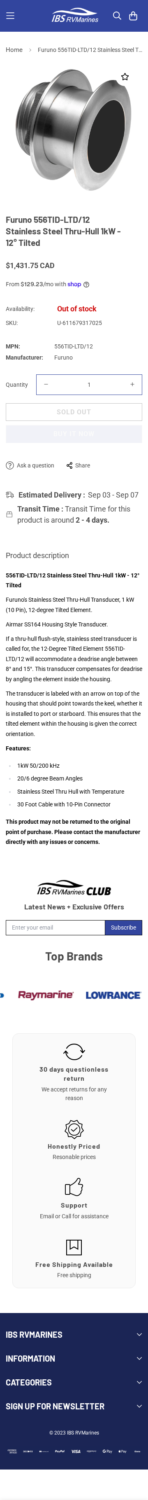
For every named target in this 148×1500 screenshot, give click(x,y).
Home (14, 50)
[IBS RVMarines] (74, 16)
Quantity (17, 384)
